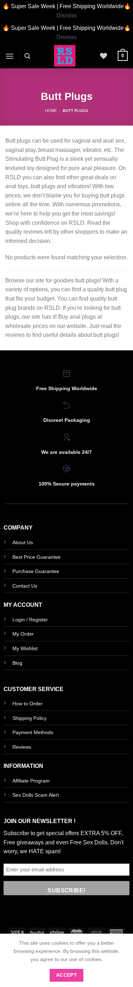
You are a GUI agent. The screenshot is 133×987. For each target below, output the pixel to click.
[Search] (27, 56)
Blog (17, 663)
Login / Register (30, 619)
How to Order (27, 703)
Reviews (21, 747)
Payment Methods (32, 732)
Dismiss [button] (66, 15)
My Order (23, 634)
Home (51, 110)
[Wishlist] (103, 56)
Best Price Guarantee (36, 557)
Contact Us (24, 586)
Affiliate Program (31, 781)
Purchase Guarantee (35, 571)
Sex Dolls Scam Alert (35, 795)
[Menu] (9, 56)
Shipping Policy (29, 718)
